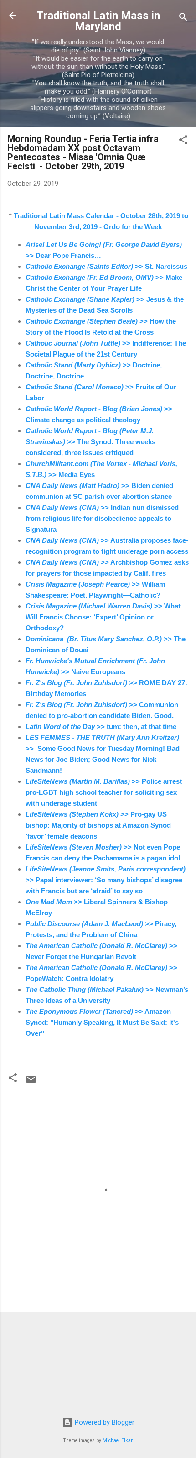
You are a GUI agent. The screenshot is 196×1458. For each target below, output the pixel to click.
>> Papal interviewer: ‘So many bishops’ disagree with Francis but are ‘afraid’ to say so (106, 880)
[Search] (183, 18)
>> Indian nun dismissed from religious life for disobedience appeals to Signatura (102, 518)
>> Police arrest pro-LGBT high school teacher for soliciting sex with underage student (104, 792)
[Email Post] (31, 1083)
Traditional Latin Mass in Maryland (98, 21)
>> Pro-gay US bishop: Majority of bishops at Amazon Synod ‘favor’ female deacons (98, 825)
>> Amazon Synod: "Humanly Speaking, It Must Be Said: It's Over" (102, 1022)
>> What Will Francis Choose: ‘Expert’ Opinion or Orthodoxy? (103, 617)
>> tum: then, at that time (101, 726)
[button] (183, 141)
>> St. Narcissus (106, 266)
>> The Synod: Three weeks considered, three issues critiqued (90, 441)
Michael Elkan (118, 1440)
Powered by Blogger (103, 1422)
